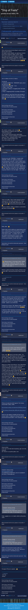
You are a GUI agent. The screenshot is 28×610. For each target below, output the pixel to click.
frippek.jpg (5, 573)
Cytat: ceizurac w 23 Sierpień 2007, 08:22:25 (12, 258)
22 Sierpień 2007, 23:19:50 (6, 75)
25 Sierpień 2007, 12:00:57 (6, 223)
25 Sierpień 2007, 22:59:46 (6, 339)
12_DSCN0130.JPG (7, 277)
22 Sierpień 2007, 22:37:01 (7, 47)
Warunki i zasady (13, 604)
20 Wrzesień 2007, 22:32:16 (8, 566)
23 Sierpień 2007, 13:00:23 (6, 196)
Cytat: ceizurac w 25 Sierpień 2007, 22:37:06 (12, 344)
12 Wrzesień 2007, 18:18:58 (6, 532)
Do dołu (3, 38)
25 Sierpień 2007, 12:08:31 (7, 253)
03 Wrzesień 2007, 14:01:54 (6, 501)
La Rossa (8, 218)
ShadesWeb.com (17, 608)
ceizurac (8, 70)
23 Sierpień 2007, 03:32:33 (6, 127)
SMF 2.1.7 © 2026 (11, 607)
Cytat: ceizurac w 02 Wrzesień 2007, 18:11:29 (12, 504)
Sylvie (21, 26)
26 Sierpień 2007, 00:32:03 (6, 444)
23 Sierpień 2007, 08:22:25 (6, 155)
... (13, 38)
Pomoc (8, 604)
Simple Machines (17, 607)
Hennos (8, 42)
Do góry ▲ (19, 604)
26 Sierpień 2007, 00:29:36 (6, 400)
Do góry (3, 595)
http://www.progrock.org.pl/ (7, 471)
